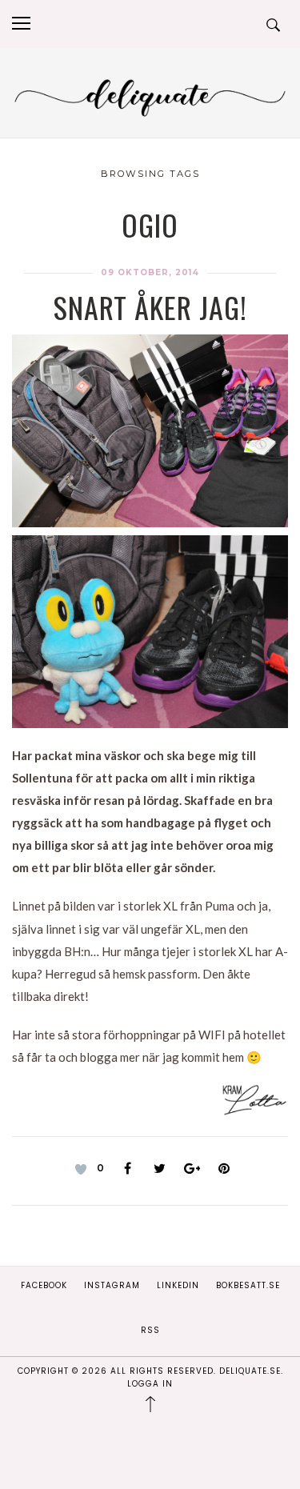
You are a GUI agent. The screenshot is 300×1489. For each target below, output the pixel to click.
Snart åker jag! (150, 307)
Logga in (150, 1384)
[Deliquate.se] (150, 95)
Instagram (112, 1285)
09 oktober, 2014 (150, 272)
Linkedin (178, 1285)
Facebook (44, 1285)
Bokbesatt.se (248, 1285)
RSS (150, 1330)
